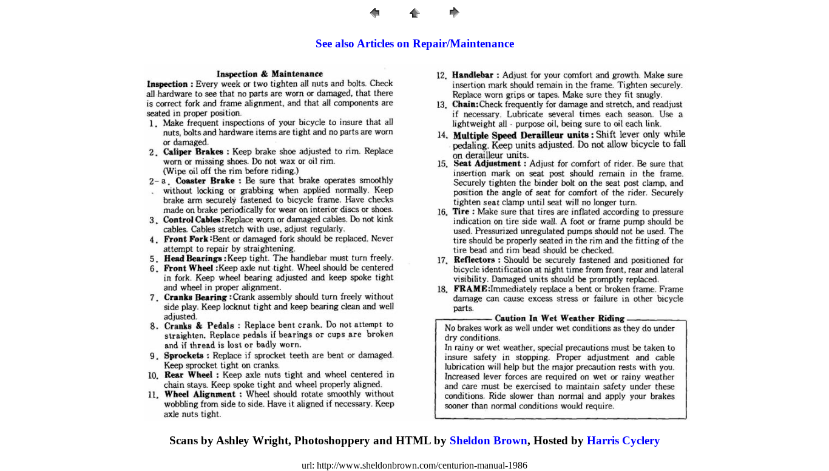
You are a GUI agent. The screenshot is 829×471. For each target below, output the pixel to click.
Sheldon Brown (488, 440)
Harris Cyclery (623, 440)
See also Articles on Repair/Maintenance (415, 43)
